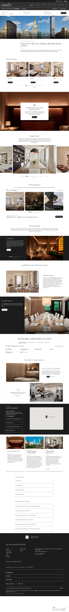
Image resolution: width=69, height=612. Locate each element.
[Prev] (7, 70)
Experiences (54, 4)
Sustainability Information (20, 494)
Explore (8, 249)
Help (15, 591)
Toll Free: (40, 553)
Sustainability (9, 349)
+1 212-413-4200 (63, 8)
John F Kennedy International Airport (13, 418)
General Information (18, 485)
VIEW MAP (55, 8)
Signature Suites (44, 4)
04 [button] (16, 258)
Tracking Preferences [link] (9, 590)
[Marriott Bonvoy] (65, 1)
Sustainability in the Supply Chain (55, 590)
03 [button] (46, 331)
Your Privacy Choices (40, 590)
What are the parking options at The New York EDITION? (25, 515)
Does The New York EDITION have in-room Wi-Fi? (24, 519)
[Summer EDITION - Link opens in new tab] (15, 201)
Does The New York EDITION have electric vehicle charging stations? (27, 528)
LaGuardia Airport (10, 422)
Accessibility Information (19, 489)
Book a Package (59, 216)
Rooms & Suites (37, 4)
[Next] (63, 70)
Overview (31, 4)
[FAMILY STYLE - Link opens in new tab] (54, 201)
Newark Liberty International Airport (13, 426)
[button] (59, 1)
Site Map (7, 591)
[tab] (23, 342)
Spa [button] (52, 349)
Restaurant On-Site (25, 349)
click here (63, 609)
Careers (14, 590)
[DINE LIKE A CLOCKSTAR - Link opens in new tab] (34, 201)
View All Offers (59, 190)
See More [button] (56, 51)
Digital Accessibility (46, 590)
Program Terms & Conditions (25, 590)
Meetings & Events (61, 4)
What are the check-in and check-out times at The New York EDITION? (28, 506)
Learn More (4, 309)
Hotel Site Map (11, 591)
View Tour (34, 117)
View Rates (10, 82)
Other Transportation (11, 430)
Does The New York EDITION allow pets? (22, 510)
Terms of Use (18, 590)
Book (48, 376)
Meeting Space (39, 349)
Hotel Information (18, 480)
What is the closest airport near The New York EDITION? (25, 524)
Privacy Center (32, 590)
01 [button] (14, 258)
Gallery (66, 4)
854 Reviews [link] (24, 8)
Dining (49, 4)
